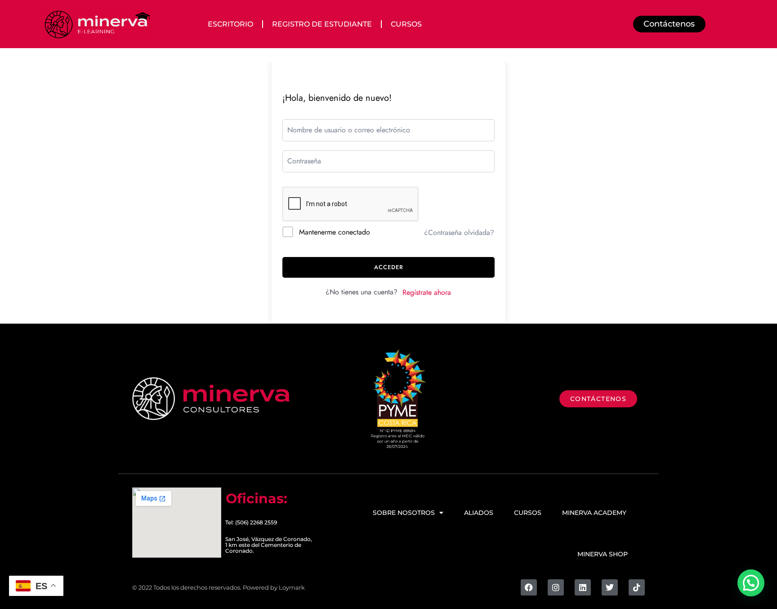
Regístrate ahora (426, 293)
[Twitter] (610, 587)
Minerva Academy (594, 513)
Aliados (478, 513)
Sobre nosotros (404, 513)
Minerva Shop (602, 554)
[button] (750, 582)
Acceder (388, 267)
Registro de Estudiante (322, 24)
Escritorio (230, 24)
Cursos (406, 24)
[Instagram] (556, 587)
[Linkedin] (583, 587)
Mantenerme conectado (334, 232)
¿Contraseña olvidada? (459, 233)
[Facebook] (529, 587)
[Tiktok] (637, 587)
